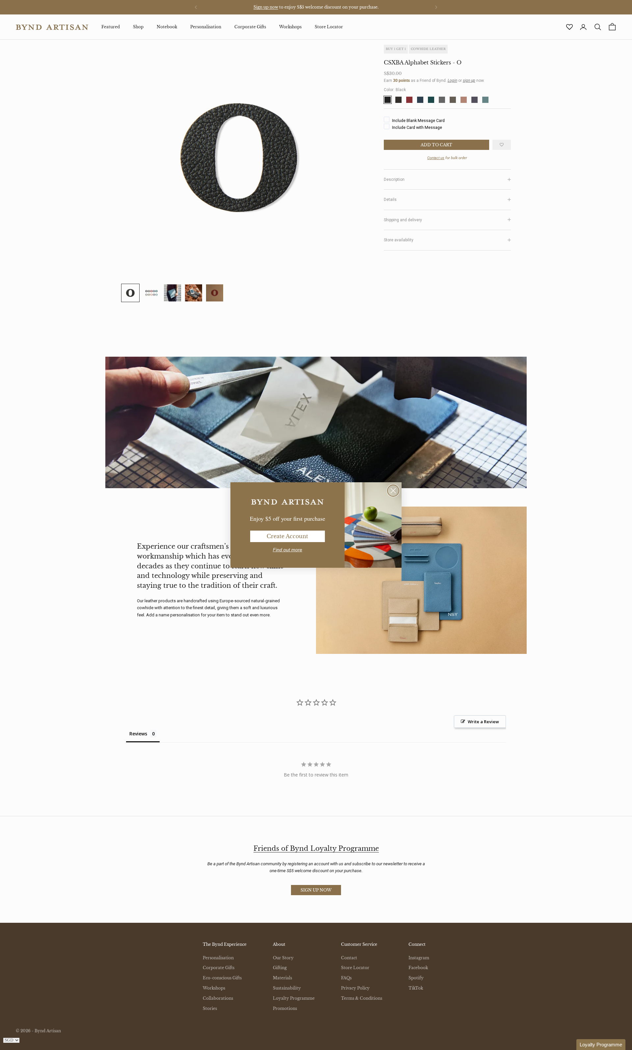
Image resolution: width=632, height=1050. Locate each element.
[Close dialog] (393, 490)
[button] (600, 1044)
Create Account (287, 536)
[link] (287, 502)
